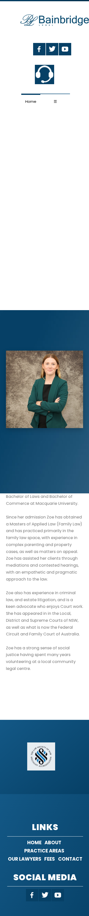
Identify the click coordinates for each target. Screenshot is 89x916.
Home (30, 101)
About (52, 842)
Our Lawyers (24, 859)
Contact (70, 859)
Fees (49, 859)
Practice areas (44, 850)
